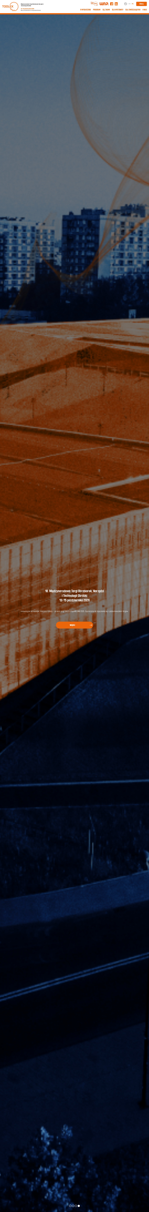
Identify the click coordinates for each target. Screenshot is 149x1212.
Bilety (142, 4)
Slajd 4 (79, 1206)
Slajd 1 (70, 1206)
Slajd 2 (73, 1206)
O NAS (145, 9)
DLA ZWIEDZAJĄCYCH (132, 9)
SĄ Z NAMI (106, 9)
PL (133, 4)
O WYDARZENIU (85, 9)
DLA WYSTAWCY (117, 9)
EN (129, 4)
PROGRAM (96, 9)
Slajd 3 (76, 1206)
